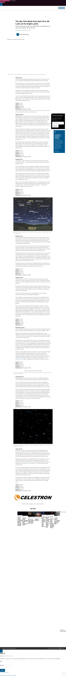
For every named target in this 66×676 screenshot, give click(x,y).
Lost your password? (4, 672)
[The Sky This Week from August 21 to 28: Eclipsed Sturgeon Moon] (52, 513)
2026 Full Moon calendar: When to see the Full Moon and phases (44, 522)
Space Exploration (31, 11)
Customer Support (12, 675)
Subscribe (55, 125)
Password (1, 665)
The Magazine (41, 11)
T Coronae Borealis (31, 463)
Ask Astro (48, 11)
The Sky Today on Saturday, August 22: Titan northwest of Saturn (25, 521)
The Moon (43, 516)
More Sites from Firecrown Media (52, 648)
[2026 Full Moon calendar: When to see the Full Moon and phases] (44, 513)
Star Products (55, 11)
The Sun (29, 518)
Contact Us (29, 644)
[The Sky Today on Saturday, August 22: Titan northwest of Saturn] (25, 514)
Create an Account (9, 655)
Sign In (2, 670)
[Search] (63, 11)
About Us (24, 644)
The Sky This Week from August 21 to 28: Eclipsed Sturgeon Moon (52, 523)
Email (1, 661)
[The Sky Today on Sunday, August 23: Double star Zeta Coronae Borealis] (19, 513)
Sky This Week (51, 516)
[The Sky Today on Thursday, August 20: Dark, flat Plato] (57, 514)
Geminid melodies (37, 520)
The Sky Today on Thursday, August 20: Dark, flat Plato (57, 521)
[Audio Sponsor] (39, 34)
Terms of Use (51, 644)
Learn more (2, 2)
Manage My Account (4, 675)
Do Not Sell (62, 644)
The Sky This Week (51, 517)
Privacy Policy (57, 644)
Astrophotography (31, 517)
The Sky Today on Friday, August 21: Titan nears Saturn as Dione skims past (48, 522)
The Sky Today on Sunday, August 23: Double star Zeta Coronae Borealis (19, 521)
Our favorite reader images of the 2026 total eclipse (31, 521)
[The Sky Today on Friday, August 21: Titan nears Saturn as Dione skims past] (48, 513)
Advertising (46, 644)
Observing (22, 11)
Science (15, 11)
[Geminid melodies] (38, 514)
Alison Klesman (19, 30)
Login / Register (49, 7)
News (10, 11)
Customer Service (40, 644)
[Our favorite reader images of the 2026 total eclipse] (31, 514)
